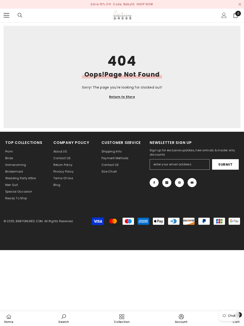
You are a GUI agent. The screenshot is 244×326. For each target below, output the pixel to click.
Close (240, 4)
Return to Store (122, 97)
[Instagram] (166, 182)
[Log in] (224, 15)
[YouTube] (192, 182)
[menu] (6, 15)
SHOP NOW (145, 4)
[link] (63, 318)
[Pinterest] (179, 182)
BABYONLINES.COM (29, 221)
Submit (225, 164)
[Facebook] (154, 182)
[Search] (20, 15)
